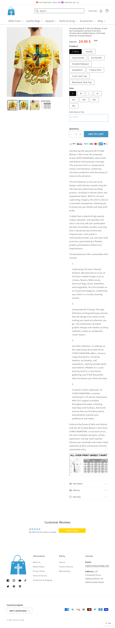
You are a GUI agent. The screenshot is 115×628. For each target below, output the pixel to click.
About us (36, 562)
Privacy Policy (39, 571)
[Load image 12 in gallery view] (46, 105)
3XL (84, 99)
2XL (74, 99)
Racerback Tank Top (82, 82)
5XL (74, 105)
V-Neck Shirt (95, 70)
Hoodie (89, 51)
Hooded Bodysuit (80, 64)
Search (62, 562)
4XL (94, 99)
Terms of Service (40, 575)
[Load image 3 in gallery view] (35, 105)
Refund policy (65, 571)
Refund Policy (38, 566)
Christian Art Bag (18, 620)
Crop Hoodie (78, 57)
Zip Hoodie (96, 57)
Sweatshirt (77, 70)
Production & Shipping (42, 580)
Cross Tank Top (79, 76)
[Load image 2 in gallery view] (23, 105)
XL (98, 93)
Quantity (74, 128)
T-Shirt (75, 51)
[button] (16, 21)
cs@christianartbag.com (97, 565)
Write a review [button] (72, 530)
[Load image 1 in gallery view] (12, 105)
